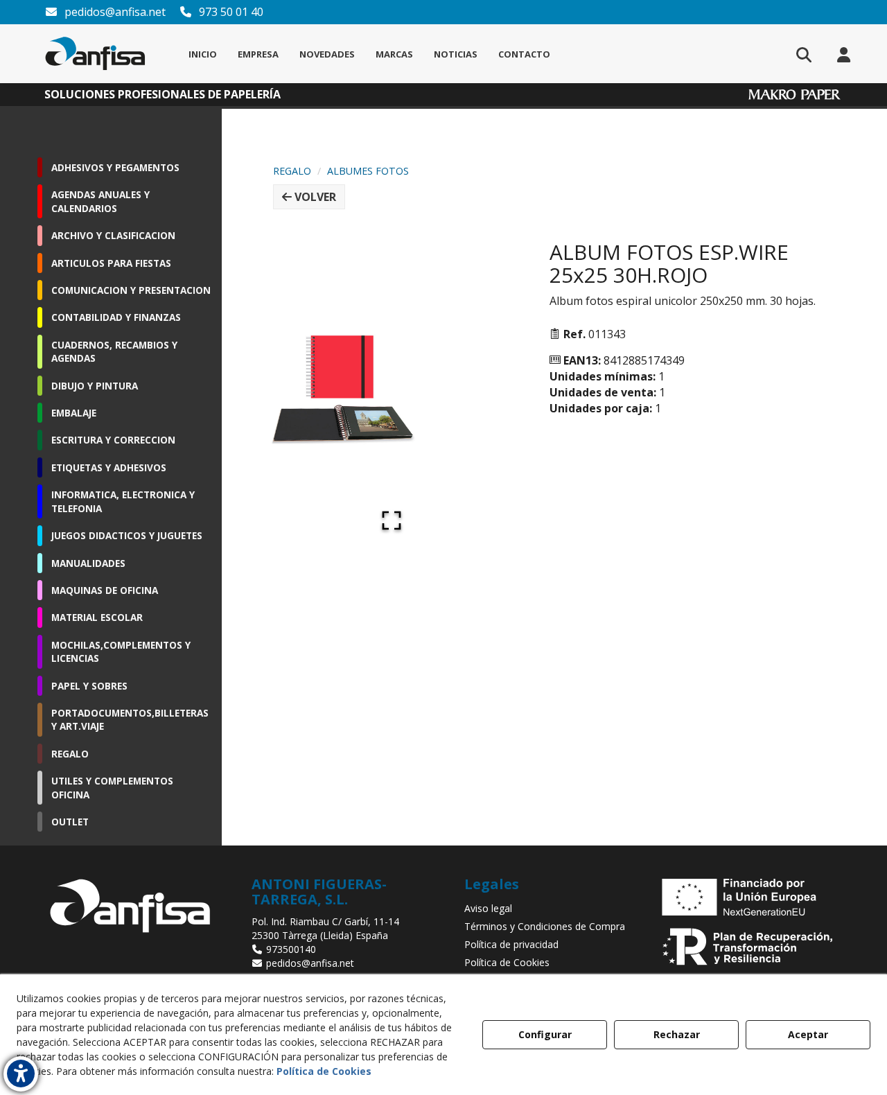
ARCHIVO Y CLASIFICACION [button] (113, 235)
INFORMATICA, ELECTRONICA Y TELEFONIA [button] (123, 501)
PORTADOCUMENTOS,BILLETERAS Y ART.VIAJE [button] (130, 719)
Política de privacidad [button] (511, 944)
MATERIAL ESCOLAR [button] (97, 617)
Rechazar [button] (676, 1034)
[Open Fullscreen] (391, 520)
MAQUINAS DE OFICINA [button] (104, 590)
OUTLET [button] (70, 821)
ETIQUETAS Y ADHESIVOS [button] (108, 467)
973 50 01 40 (229, 11)
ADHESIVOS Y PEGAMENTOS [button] (115, 167)
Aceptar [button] (808, 1034)
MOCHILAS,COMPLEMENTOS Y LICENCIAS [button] (121, 651)
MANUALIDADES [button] (88, 563)
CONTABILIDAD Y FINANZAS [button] (116, 317)
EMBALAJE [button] (73, 412)
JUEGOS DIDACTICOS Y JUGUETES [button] (126, 535)
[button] (95, 53)
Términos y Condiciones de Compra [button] (544, 926)
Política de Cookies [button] (507, 962)
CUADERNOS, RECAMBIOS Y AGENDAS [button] (114, 351)
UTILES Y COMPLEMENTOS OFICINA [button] (112, 787)
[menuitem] (202, 54)
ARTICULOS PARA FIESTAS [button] (111, 263)
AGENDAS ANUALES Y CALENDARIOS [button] (100, 201)
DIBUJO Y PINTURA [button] (94, 385)
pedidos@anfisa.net (114, 11)
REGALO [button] (70, 753)
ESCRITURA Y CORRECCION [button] (113, 439)
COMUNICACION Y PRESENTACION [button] (131, 290)
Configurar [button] (545, 1034)
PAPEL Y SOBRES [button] (89, 685)
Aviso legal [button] (488, 908)
